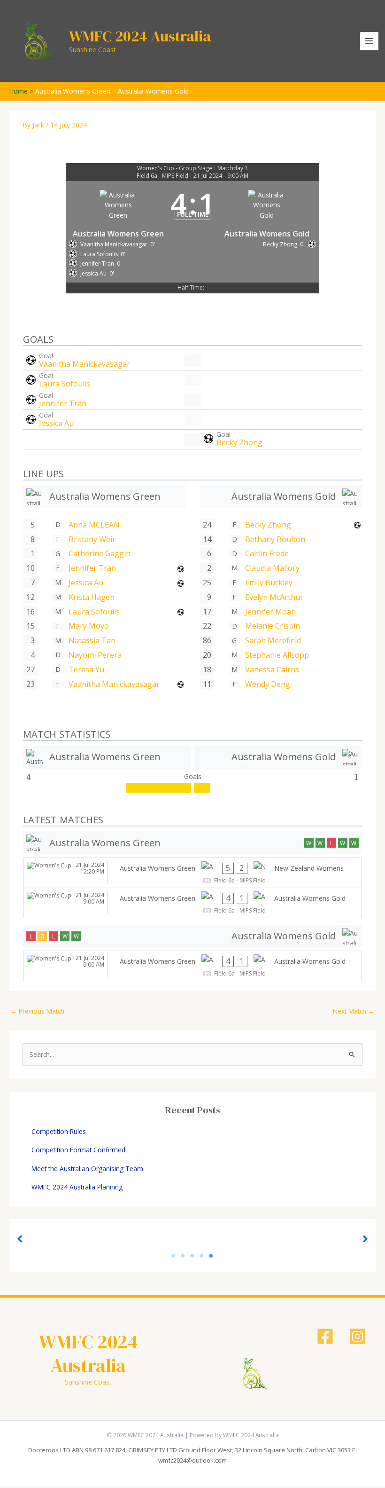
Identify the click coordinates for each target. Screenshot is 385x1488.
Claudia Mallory (272, 568)
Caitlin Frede (267, 553)
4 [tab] (202, 1255)
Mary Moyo (89, 626)
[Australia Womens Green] (104, 496)
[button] (20, 1239)
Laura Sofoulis (64, 383)
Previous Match (37, 1011)
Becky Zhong (239, 442)
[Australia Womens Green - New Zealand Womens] (192, 873)
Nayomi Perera (95, 655)
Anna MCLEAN (94, 525)
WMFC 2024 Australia (140, 36)
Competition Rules (58, 1131)
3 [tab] (192, 1255)
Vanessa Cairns (272, 669)
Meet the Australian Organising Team (87, 1168)
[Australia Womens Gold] (281, 496)
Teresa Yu (86, 669)
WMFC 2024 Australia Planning (77, 1186)
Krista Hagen (92, 597)
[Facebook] (325, 1336)
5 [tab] (211, 1255)
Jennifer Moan (270, 611)
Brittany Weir (92, 539)
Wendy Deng (267, 684)
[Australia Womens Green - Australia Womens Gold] (192, 903)
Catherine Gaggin (100, 553)
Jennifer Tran (62, 403)
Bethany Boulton (275, 539)
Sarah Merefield (273, 640)
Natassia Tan (92, 640)
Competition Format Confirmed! (79, 1149)
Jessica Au (56, 423)
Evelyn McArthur (274, 597)
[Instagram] (357, 1336)
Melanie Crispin (272, 626)
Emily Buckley (269, 582)
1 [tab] (173, 1255)
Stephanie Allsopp (277, 655)
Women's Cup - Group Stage (174, 168)
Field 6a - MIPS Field (162, 176)
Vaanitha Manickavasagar (84, 364)
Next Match (354, 1011)
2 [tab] (183, 1255)
